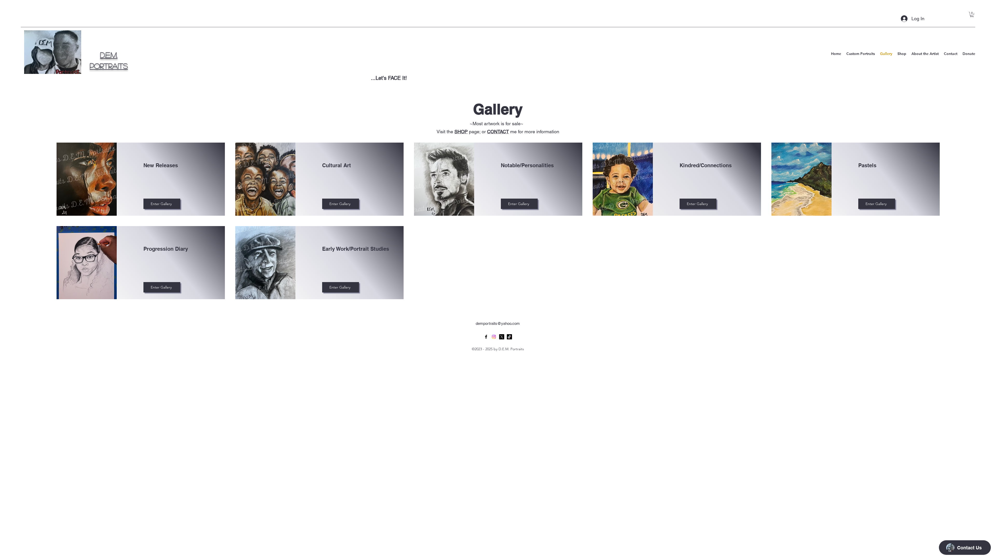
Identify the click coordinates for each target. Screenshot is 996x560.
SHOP (461, 131)
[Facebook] (486, 336)
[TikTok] (509, 336)
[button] (972, 14)
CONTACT (498, 131)
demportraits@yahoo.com (498, 323)
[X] (501, 336)
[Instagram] (493, 336)
